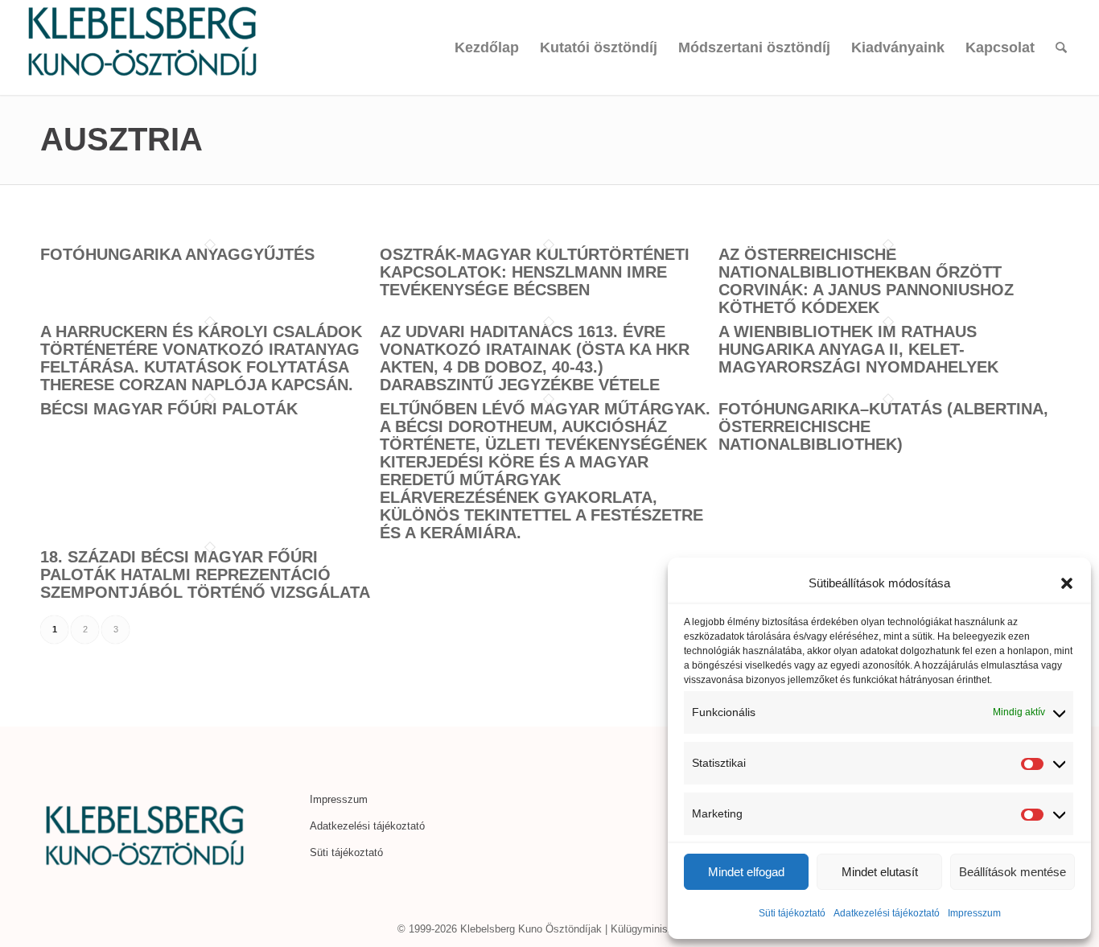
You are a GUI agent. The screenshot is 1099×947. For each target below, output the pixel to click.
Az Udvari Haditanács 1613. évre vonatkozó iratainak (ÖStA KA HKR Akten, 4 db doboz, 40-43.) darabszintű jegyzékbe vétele (534, 358)
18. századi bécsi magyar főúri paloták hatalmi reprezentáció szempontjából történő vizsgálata (205, 574)
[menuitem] (486, 47)
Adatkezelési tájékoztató (887, 913)
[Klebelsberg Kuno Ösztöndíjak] (142, 47)
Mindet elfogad (746, 872)
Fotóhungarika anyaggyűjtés (177, 254)
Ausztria (121, 139)
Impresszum (974, 913)
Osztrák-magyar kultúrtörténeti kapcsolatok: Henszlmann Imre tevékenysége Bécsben (534, 272)
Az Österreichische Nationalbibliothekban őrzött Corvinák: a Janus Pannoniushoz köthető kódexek (866, 280)
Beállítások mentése (1012, 872)
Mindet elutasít (880, 872)
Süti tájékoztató (792, 913)
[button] (1067, 583)
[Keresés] (1061, 47)
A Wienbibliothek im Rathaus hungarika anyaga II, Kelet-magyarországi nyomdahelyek (858, 349)
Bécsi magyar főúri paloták (169, 409)
